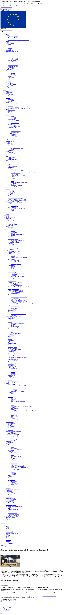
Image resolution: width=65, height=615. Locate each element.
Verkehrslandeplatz (14, 439)
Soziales (7, 270)
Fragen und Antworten (15, 277)
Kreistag (9, 44)
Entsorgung (10, 451)
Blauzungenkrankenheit (15, 332)
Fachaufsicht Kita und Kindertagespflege (19, 257)
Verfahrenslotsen (11, 267)
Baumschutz (13, 402)
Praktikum (10, 336)
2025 (14, 176)
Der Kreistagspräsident (10, 92)
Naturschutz (10, 397)
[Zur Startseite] (7, 9)
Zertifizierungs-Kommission (16, 185)
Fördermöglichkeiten (15, 61)
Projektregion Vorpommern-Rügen (18, 208)
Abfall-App (13, 447)
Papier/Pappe (13, 468)
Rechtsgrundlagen (11, 94)
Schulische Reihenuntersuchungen (17, 292)
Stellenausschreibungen (13, 38)
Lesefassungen (11, 99)
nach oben (8, 600)
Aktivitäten (13, 74)
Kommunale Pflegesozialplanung (17, 276)
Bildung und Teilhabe (12, 224)
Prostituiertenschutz (12, 249)
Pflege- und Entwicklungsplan (17, 148)
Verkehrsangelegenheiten (13, 239)
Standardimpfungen (17, 299)
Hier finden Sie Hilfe (12, 319)
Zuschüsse (10, 112)
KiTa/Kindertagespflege (13, 253)
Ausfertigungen (11, 100)
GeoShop (10, 376)
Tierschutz (10, 328)
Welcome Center (9, 69)
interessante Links (11, 375)
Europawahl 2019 (14, 135)
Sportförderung (11, 161)
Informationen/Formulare (13, 153)
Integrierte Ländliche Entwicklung (15, 202)
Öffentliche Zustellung (10, 517)
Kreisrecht (8, 98)
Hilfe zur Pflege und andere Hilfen (15, 282)
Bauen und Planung (10, 352)
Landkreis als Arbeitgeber (13, 36)
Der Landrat (8, 91)
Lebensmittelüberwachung (13, 334)
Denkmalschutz (11, 361)
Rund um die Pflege (12, 272)
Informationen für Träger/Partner (12, 516)
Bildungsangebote (11, 510)
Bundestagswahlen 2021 (16, 129)
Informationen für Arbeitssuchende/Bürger (14, 506)
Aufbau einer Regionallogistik (17, 169)
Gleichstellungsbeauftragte (13, 103)
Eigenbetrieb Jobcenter (7, 497)
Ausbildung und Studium (13, 37)
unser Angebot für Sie (12, 513)
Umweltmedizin (14, 308)
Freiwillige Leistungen (12, 493)
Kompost (10, 475)
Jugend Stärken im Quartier (16, 261)
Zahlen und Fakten (9, 140)
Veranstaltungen (9, 42)
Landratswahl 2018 (14, 118)
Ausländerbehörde (9, 337)
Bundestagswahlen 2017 (16, 131)
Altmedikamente (14, 453)
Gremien (10, 322)
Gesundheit (8, 287)
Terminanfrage (11, 227)
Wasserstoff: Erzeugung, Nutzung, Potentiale (17, 200)
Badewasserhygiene (15, 306)
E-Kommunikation (9, 442)
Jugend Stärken (11, 268)
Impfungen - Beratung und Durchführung (19, 297)
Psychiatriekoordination (10, 317)
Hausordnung (8, 486)
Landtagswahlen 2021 (15, 125)
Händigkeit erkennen (15, 293)
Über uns (7, 518)
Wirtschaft (8, 165)
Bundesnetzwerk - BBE (13, 66)
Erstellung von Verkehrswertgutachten (18, 369)
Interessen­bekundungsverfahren (12, 51)
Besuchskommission (15, 326)
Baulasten (10, 358)
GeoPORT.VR (11, 377)
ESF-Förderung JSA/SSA (16, 264)
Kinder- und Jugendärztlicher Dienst (15, 290)
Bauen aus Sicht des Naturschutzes (18, 401)
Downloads (10, 79)
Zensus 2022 (8, 82)
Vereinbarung (13, 75)
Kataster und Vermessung (11, 366)
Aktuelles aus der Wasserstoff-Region (15, 198)
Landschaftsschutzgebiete (16, 411)
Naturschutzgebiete (14, 415)
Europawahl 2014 (14, 136)
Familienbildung (11, 265)
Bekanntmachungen (10, 43)
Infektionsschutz (14, 307)
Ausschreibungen (9, 50)
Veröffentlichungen (12, 194)
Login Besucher (9, 87)
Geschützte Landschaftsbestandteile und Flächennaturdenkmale (23, 410)
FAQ (9, 341)
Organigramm (8, 441)
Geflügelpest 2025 (14, 331)
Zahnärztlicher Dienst (12, 310)
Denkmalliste (10, 152)
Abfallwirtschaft (9, 443)
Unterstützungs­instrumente (13, 515)
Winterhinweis (13, 474)
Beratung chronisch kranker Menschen (18, 314)
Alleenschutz (13, 399)
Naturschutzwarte (14, 416)
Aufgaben (13, 229)
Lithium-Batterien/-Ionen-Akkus (17, 466)
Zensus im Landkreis (12, 84)
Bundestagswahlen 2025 (16, 128)
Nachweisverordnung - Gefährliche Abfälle (19, 467)
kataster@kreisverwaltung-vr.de (49, 596)
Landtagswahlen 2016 (15, 126)
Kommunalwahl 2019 (15, 121)
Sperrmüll (13, 472)
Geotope (12, 409)
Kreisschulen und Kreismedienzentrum (13, 431)
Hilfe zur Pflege (14, 283)
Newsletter (8, 53)
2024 (14, 177)
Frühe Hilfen (10, 258)
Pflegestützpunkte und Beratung (17, 273)
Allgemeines (10, 507)
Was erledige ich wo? (10, 216)
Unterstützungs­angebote (13, 509)
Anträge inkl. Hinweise (10, 501)
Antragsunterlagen (11, 502)
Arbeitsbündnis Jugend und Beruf (15, 71)
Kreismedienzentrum (12, 433)
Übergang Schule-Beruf (10, 70)
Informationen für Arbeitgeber (12, 511)
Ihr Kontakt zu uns (9, 519)
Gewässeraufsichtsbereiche (18, 388)
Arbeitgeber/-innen (12, 343)
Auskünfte (13, 372)
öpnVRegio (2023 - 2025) (18, 170)
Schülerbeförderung (10, 491)
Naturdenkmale (14, 414)
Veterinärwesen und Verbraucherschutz (13, 327)
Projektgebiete (11, 191)
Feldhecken (13, 407)
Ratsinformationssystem (13, 95)
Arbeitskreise (13, 324)
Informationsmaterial (12, 478)
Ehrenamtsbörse (11, 57)
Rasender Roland (14, 436)
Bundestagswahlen (12, 127)
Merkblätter (10, 503)
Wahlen (9, 49)
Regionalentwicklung (15, 146)
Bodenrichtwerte (14, 368)
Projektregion (13, 145)
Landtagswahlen (11, 124)
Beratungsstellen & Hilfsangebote (15, 349)
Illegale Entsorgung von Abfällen (17, 465)
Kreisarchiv (8, 488)
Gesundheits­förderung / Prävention (13, 316)
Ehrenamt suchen (14, 59)
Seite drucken (13, 600)
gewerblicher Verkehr (15, 241)
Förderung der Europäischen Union (13, 489)
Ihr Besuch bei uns (7, 607)
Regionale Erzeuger (10, 212)
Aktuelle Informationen (12, 318)
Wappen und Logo (9, 139)
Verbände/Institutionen (12, 46)
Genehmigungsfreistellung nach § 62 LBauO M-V (18, 357)
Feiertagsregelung (14, 460)
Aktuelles (7, 41)
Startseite (2, 522)
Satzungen (13, 482)
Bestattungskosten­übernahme (16, 285)
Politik (4, 90)
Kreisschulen (10, 432)
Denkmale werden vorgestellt (14, 154)
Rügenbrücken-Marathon (13, 164)
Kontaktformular (9, 86)
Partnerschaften (9, 109)
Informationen (11, 83)
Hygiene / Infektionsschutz (13, 305)
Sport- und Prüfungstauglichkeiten (20, 301)
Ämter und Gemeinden (10, 141)
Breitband (10, 48)
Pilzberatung (13, 315)
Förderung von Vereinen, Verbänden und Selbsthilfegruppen (20, 286)
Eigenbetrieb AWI (11, 480)
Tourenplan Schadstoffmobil (16, 449)
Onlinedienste (8, 218)
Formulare (13, 231)
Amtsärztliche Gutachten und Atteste (18, 300)
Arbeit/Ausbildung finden (11, 505)
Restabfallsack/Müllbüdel (16, 469)
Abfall (12, 393)
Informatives (10, 425)
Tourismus (8, 142)
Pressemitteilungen (12, 499)
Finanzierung (13, 275)
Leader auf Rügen (14, 206)
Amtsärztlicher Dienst (12, 294)
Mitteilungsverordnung (12, 382)
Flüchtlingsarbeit (11, 67)
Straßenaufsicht (11, 365)
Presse (7, 52)
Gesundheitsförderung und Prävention (18, 312)
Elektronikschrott (14, 458)
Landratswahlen (11, 116)
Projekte (9, 168)
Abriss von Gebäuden (15, 398)
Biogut (12, 457)
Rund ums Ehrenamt (12, 60)
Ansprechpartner (14, 484)
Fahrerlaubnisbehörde (12, 223)
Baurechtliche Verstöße (12, 360)
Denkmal (7, 151)
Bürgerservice (8, 219)
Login (4, 608)
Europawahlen (11, 133)
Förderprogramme (11, 259)
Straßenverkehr (11, 244)
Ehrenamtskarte (11, 68)
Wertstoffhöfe (13, 473)
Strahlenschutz (14, 309)
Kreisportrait (5, 137)
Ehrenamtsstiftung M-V (13, 65)
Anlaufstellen (10, 76)
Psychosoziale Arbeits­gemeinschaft (18, 323)
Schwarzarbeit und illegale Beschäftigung (16, 248)
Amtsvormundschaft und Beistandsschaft (16, 251)
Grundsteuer (13, 374)
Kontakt (9, 81)
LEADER (10, 203)
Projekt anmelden (14, 58)
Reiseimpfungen (16, 298)
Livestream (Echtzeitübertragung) (15, 96)
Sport (7, 160)
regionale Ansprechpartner (13, 514)
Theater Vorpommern (12, 159)
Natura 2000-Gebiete (15, 413)
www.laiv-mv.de (51, 589)
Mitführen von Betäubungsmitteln (20, 302)
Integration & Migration (10, 344)
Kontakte (12, 279)
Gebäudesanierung (14, 408)
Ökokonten (13, 417)
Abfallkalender (14, 448)
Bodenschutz (13, 394)
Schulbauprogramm (9, 490)
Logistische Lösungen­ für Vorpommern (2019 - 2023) (24, 171)
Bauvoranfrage (11, 355)
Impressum (5, 603)
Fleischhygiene (11, 335)
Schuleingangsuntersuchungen (17, 291)
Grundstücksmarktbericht (16, 370)
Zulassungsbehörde (12, 222)
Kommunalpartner (11, 110)
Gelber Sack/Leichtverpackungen (17, 461)
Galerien (10, 158)
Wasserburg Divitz (14, 174)
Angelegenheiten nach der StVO (17, 240)
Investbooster (10, 211)
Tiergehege (13, 418)
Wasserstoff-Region (9, 197)
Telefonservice (11, 225)
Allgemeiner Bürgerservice (13, 220)
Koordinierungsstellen (12, 347)
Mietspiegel (13, 373)
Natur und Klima (9, 143)
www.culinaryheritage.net (16, 186)
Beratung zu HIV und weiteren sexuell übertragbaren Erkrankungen (24, 303)
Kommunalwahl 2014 (15, 123)
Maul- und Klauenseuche (16, 333)
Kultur (7, 156)
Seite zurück (3, 600)
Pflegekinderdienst (12, 266)
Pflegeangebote (14, 274)
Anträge (12, 184)
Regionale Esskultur (12, 179)
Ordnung (7, 226)
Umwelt (7, 383)
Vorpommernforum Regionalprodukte (18, 175)
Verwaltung (10, 45)
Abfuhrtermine (11, 445)
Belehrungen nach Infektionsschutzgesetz (19, 295)
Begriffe (12, 278)
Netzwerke (13, 325)
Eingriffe (12, 405)
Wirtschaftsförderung (10, 422)
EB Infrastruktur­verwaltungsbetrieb (15, 435)
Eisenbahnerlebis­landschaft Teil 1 (20, 438)
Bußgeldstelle (11, 237)
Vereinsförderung (11, 428)
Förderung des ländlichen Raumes (12, 201)
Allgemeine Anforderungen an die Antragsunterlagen (18, 353)
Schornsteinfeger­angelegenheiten (14, 247)
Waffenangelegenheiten (13, 232)
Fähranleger (13, 440)
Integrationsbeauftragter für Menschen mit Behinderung (19, 108)
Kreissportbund (11, 162)
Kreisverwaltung (6, 215)
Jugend (7, 250)
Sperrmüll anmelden (12, 485)
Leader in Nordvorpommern (16, 204)
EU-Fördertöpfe (11, 426)
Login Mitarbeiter (9, 88)
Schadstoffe (13, 470)
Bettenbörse (10, 320)
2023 (14, 178)
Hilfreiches (10, 78)
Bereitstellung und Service (16, 456)
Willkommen (5, 33)
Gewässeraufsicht (14, 386)
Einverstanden (9, 8)
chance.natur (10, 144)
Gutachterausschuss (12, 367)
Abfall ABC (13, 452)
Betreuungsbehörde (12, 281)
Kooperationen (11, 167)
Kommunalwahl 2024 (15, 120)
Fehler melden (6, 610)
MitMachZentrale (11, 63)
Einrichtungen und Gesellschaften (12, 434)
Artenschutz (13, 400)
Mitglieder (13, 73)
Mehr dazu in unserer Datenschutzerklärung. (10, 5)
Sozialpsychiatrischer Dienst (13, 289)
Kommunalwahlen (12, 119)
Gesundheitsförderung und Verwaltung (16, 311)
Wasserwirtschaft (11, 384)
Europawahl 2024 (14, 134)
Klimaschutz (10, 150)
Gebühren (10, 476)
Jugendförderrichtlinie (15, 260)
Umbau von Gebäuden (15, 419)
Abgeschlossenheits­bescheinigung (15, 359)
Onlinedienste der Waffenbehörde (17, 234)
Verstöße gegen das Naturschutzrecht (18, 420)
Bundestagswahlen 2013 (16, 132)
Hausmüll (13, 464)
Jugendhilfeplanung (12, 269)
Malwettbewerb (11, 450)
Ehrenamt (7, 54)
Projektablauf (10, 193)
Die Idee (12, 181)
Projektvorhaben (11, 190)
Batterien (12, 455)
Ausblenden (3, 8)
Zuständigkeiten (14, 481)
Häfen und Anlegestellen (13, 245)
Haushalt (10, 101)
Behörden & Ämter (12, 350)
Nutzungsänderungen (12, 362)
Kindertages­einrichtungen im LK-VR (18, 254)
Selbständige (10, 508)
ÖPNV (7, 187)
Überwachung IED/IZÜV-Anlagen (18, 391)
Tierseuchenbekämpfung (13, 330)
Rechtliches (10, 85)
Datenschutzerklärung (15, 107)
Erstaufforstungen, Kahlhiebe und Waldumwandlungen (22, 406)
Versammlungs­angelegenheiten (14, 242)
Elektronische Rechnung (13, 381)
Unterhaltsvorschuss (12, 252)
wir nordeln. (8, 34)
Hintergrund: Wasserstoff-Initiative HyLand (17, 199)
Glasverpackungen (14, 463)
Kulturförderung (11, 157)
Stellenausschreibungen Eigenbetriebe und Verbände (18, 40)
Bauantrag (10, 356)
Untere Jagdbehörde (12, 228)
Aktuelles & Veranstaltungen (14, 345)
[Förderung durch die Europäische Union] (13, 27)
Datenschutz (10, 106)
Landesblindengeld (14, 284)
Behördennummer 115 (10, 217)
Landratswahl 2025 (14, 117)
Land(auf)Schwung (12, 207)
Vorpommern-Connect (15, 173)
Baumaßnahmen (11, 192)
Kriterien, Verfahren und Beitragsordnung (19, 182)
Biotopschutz (13, 403)
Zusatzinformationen (12, 195)
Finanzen (7, 378)
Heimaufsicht (10, 243)
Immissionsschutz (14, 395)
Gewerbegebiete (11, 423)
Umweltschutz (11, 392)
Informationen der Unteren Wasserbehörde (19, 385)
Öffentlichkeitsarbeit (15, 483)
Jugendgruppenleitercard (16, 62)
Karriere (7, 35)
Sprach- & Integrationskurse (13, 348)
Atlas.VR (7, 214)
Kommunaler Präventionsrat (11, 114)
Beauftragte (8, 102)
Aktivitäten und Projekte (13, 111)
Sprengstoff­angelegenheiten (13, 236)
